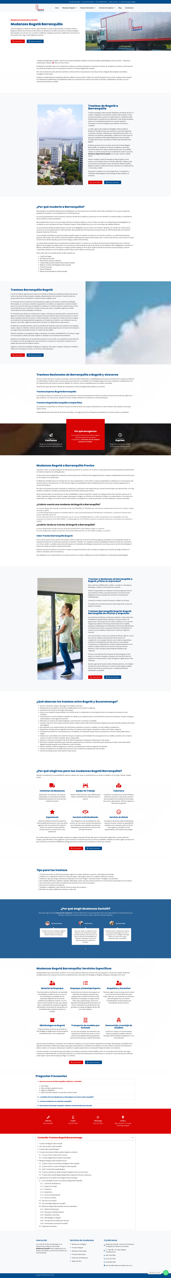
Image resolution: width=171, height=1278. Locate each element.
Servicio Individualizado (52, 1195)
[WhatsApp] (98, 1117)
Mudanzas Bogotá (68, 8)
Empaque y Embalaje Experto (54, 1212)
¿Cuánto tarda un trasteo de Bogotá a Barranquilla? (59, 1166)
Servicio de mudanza (106, 8)
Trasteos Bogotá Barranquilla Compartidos (56, 1158)
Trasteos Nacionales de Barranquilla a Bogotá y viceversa (58, 1152)
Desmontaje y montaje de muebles (56, 1223)
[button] (85, 1081)
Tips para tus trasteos (49, 1201)
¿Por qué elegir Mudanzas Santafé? (53, 1203)
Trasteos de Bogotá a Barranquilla (50, 1144)
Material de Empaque (52, 1209)
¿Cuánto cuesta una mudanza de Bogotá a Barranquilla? (61, 1163)
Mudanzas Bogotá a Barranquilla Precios (53, 1161)
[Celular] (73, 1117)
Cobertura (48, 1189)
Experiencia (48, 1192)
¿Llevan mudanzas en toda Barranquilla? (56, 1101)
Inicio (57, 8)
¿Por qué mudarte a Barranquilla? (50, 1146)
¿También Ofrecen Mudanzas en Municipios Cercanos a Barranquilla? (67, 1097)
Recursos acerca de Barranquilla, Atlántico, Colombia (61, 1081)
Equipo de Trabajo (51, 1186)
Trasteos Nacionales (87, 8)
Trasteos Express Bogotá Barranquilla (54, 1155)
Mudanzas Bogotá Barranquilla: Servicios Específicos (59, 1206)
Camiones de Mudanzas (53, 1183)
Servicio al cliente (50, 1198)
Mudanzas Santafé (49, 1275)
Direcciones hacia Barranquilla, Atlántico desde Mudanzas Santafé (66, 1106)
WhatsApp (98, 1121)
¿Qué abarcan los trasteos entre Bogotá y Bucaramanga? (58, 1178)
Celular (73, 1121)
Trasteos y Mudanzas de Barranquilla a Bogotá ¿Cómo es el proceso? (65, 1172)
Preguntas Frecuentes (49, 1226)
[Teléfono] (48, 1117)
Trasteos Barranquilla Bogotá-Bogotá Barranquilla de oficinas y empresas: (67, 1175)
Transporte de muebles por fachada (57, 1221)
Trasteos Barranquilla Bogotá (49, 1149)
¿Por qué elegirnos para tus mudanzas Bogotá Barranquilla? (62, 1181)
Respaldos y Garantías (52, 1215)
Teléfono (48, 1121)
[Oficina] (123, 1117)
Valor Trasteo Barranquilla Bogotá (53, 1169)
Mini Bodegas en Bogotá (53, 1218)
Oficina (123, 1121)
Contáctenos (129, 8)
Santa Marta (123, 72)
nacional (40, 35)
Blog (119, 8)
